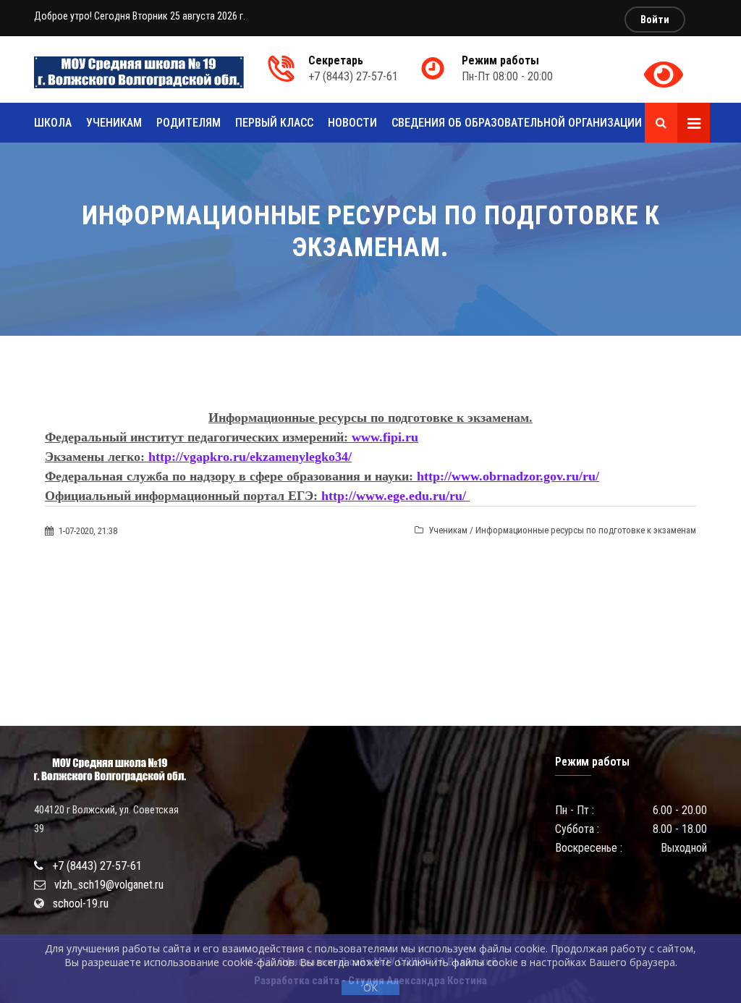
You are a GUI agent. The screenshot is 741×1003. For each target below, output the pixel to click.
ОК (370, 987)
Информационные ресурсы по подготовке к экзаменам (585, 530)
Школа (53, 123)
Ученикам (114, 123)
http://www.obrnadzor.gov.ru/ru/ (508, 476)
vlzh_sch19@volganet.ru (109, 885)
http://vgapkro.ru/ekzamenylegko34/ (250, 456)
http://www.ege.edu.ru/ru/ (393, 495)
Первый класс (274, 123)
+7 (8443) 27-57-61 (97, 866)
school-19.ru (81, 903)
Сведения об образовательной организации (516, 123)
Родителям (188, 123)
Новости (352, 123)
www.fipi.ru (385, 437)
